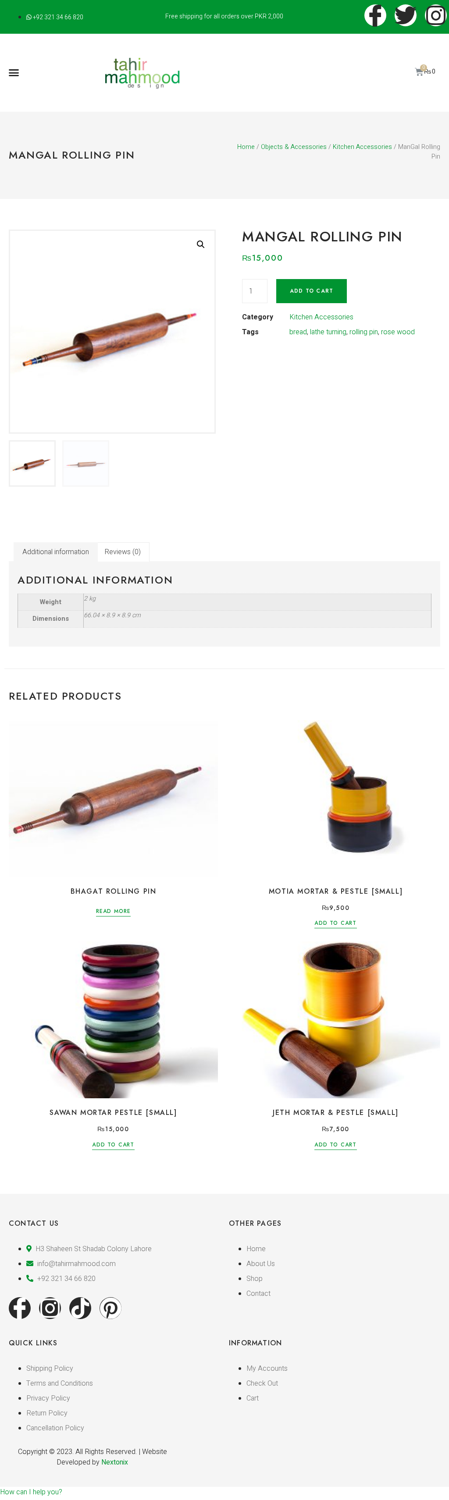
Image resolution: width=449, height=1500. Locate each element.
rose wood (398, 332)
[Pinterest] (110, 1308)
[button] (14, 72)
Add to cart (311, 291)
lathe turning (328, 332)
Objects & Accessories (294, 147)
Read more (113, 912)
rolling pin (363, 332)
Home (246, 147)
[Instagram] (50, 1308)
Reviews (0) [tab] (122, 552)
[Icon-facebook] (20, 1308)
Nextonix (114, 1462)
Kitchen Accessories (362, 147)
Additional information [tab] (55, 552)
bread (298, 332)
